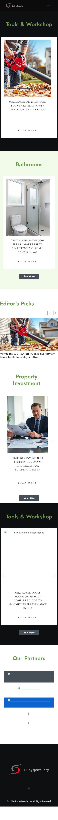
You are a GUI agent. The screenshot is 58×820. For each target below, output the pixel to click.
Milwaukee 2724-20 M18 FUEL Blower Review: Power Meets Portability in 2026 (27, 355)
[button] (48, 5)
